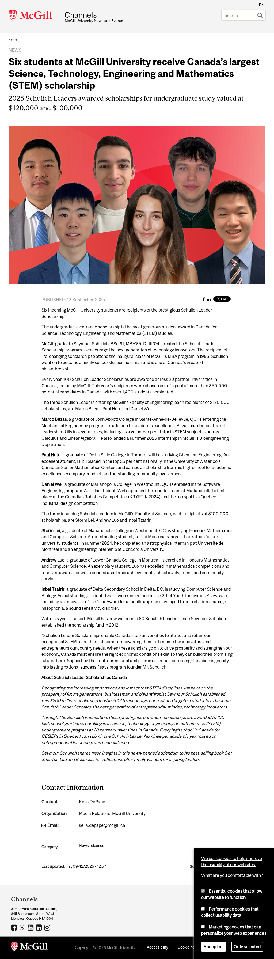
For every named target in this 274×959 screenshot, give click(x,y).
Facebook (14, 927)
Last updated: (53, 866)
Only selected (247, 946)
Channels (80, 15)
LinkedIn (39, 927)
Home (13, 39)
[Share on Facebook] (204, 299)
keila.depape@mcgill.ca (102, 825)
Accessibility (157, 947)
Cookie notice (189, 947)
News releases (91, 845)
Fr (261, 4)
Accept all (213, 946)
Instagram (47, 927)
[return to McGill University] (29, 947)
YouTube (31, 927)
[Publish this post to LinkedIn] (209, 299)
